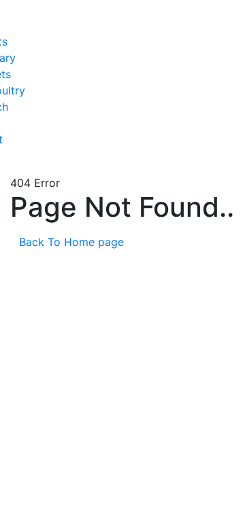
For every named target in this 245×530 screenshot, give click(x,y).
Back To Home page (73, 242)
